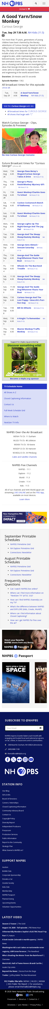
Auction (5, 867)
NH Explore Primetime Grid (22, 548)
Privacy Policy (35, 1005)
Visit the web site (19, 106)
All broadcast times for (27, 111)
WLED (34, 981)
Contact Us (9, 404)
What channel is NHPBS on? (12, 850)
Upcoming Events (9, 903)
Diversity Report (8, 822)
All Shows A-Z (10, 392)
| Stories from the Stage (19, 971)
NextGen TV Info (11, 422)
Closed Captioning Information (17, 398)
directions (38, 745)
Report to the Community (12, 842)
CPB (31, 995)
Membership (7, 891)
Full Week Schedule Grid (14, 410)
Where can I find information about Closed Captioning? (25, 614)
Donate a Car (7, 879)
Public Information (9, 838)
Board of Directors (9, 799)
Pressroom (6, 830)
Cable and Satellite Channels (24, 457)
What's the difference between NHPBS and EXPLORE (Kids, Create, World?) (27, 608)
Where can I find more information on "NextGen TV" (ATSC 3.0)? (27, 594)
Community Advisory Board (13, 810)
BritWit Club (6, 871)
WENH (26, 981)
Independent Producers (11, 826)
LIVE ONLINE (20, 492)
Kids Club (6, 887)
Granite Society (8, 883)
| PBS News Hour (21, 928)
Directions (11, 1005)
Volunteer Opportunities (11, 907)
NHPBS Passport (8, 895)
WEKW (42, 981)
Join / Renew (22, 1005)
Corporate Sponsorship (11, 875)
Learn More (24, 499)
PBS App (40, 492)
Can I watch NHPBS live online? (24, 588)
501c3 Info (6, 795)
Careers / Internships (10, 803)
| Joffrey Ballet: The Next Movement (19, 975)
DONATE (23, 9)
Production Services (10, 834)
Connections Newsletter (20, 552)
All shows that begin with (20, 114)
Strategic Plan (7, 846)
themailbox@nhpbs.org (17, 753)
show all (6, 87)
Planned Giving (8, 899)
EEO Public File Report (17, 984)
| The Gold (13, 924)
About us (22, 999)
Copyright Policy (8, 818)
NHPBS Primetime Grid (20, 544)
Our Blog (5, 791)
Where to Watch (11, 416)
